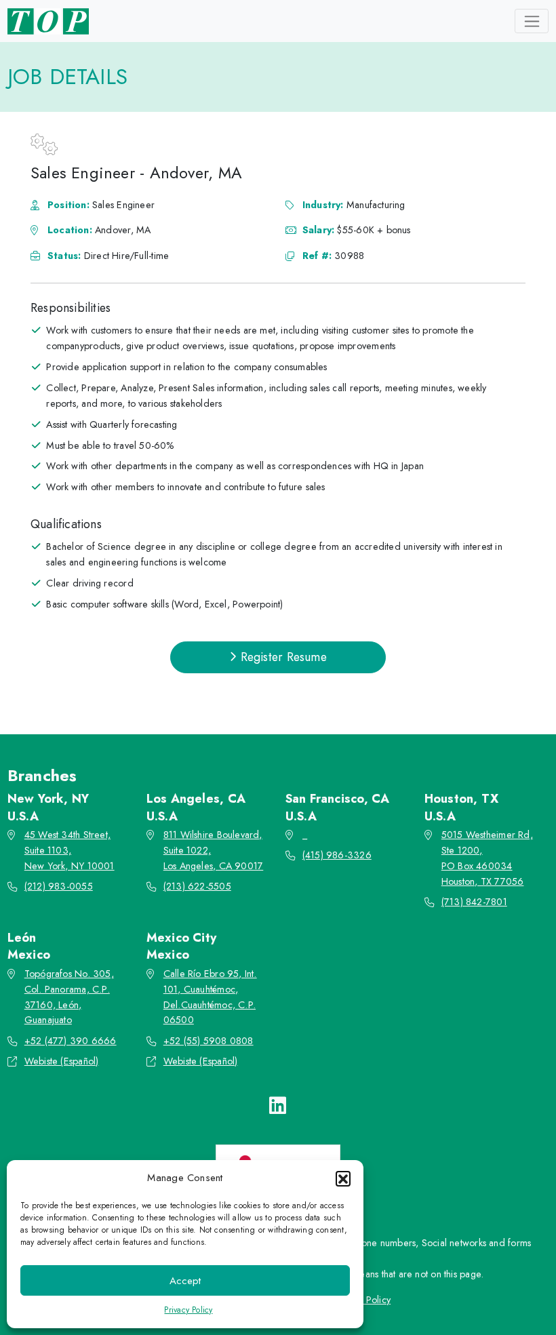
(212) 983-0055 (58, 886)
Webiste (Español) (61, 1061)
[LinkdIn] (277, 1106)
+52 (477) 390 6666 (70, 1041)
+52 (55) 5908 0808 (208, 1041)
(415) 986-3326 (337, 855)
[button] (343, 1178)
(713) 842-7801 (474, 902)
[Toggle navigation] (532, 21)
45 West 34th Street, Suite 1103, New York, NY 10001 (69, 850)
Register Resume (281, 657)
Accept (185, 1280)
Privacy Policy (188, 1310)
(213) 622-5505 (197, 886)
